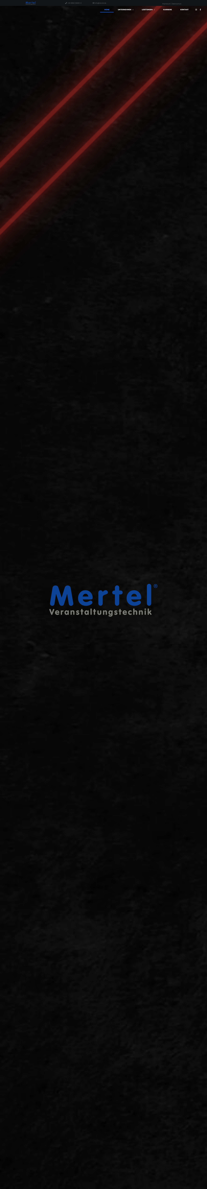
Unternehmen (124, 10)
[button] (126, 9)
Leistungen (147, 10)
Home (106, 10)
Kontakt (184, 10)
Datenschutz (176, 4)
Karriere (167, 10)
